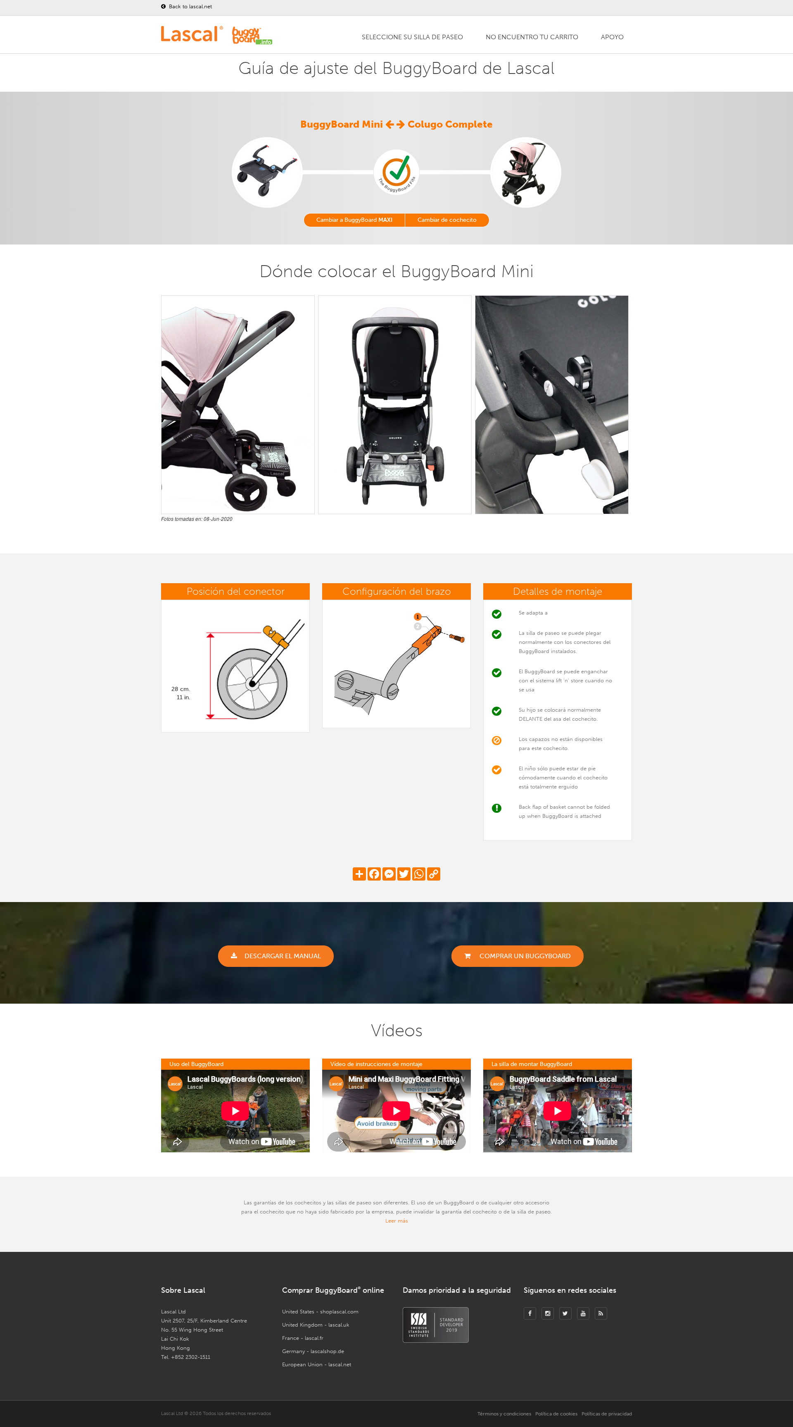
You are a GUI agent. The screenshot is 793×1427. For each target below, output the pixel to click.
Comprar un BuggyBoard (524, 956)
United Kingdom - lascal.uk (315, 1325)
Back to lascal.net (189, 6)
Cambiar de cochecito (447, 219)
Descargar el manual (283, 956)
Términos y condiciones (504, 1414)
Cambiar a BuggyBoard (354, 219)
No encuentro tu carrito (532, 37)
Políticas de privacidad (607, 1414)
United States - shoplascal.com (320, 1311)
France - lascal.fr (302, 1338)
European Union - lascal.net (316, 1364)
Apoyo (612, 37)
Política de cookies (556, 1414)
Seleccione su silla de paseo (412, 37)
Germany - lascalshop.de (313, 1351)
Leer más (396, 1221)
